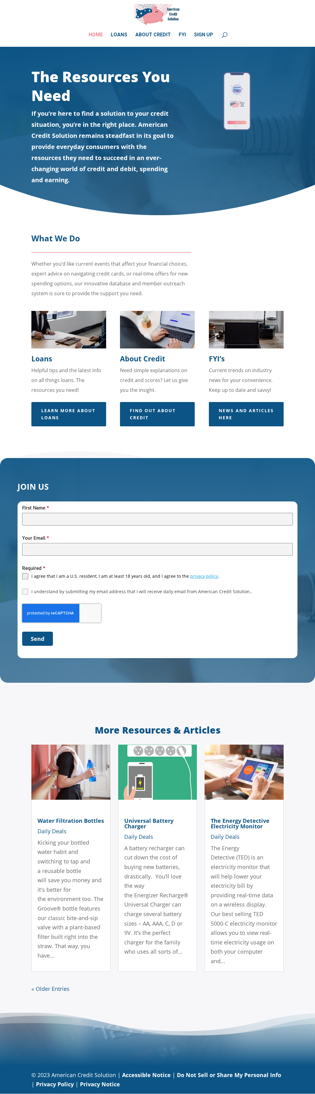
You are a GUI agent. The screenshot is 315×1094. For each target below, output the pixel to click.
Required (34, 569)
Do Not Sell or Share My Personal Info (229, 1075)
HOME (96, 35)
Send (37, 638)
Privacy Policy (55, 1084)
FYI (182, 35)
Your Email (35, 539)
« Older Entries (50, 988)
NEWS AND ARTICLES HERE (246, 414)
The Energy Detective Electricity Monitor (240, 823)
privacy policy (204, 576)
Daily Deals (52, 831)
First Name (35, 509)
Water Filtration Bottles (71, 820)
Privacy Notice (100, 1084)
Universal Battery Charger (148, 823)
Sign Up (203, 35)
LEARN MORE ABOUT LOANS (68, 414)
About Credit (153, 35)
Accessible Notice (146, 1075)
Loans (119, 35)
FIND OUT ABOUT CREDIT (153, 414)
